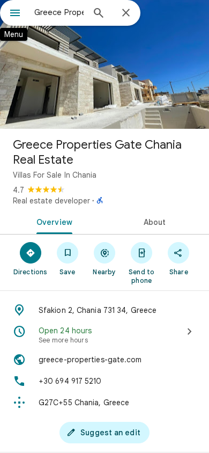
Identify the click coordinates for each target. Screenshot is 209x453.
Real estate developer (51, 201)
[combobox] (59, 12)
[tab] (52, 221)
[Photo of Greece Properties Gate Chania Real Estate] (104, 64)
